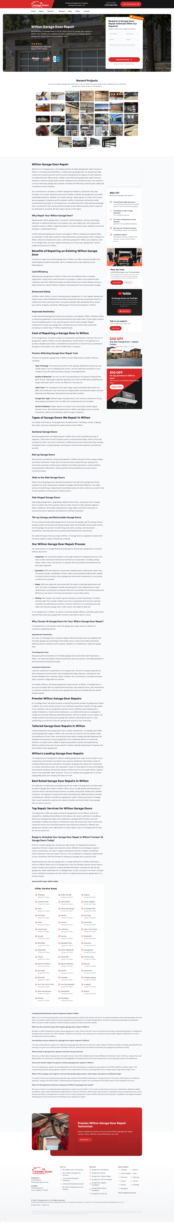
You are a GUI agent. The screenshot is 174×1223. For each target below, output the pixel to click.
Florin (44, 923)
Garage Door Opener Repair (101, 1176)
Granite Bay (44, 930)
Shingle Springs (90, 978)
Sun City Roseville (67, 985)
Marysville (90, 937)
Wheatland (67, 992)
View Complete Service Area (127, 1193)
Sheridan (67, 978)
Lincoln (44, 937)
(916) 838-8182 (111, 5)
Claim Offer (117, 350)
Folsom (67, 923)
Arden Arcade (67, 896)
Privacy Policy (35, 1205)
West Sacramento (44, 992)
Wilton (90, 992)
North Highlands (67, 951)
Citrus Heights (90, 903)
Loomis (67, 937)
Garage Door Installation (100, 1170)
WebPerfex (120, 1202)
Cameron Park (44, 903)
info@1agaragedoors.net (39, 1182)
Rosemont (90, 971)
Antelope (44, 896)
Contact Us (45, 1205)
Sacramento (53, 1211)
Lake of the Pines (90, 930)
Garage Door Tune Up (99, 1194)
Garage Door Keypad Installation (99, 1184)
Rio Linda (44, 971)
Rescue (90, 965)
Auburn (90, 896)
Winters (44, 999)
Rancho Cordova (44, 965)
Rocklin (67, 971)
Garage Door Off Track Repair (102, 1179)
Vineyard (90, 985)
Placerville (67, 958)
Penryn (44, 958)
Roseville (44, 978)
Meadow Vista (67, 944)
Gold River (90, 923)
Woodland (67, 999)
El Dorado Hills (90, 909)
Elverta (67, 916)
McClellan (44, 944)
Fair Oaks (90, 916)
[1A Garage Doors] (40, 4)
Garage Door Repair (98, 1173)
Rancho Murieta (67, 965)
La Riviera (67, 930)
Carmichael (67, 903)
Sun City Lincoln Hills (46, 985)
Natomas (90, 944)
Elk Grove (44, 916)
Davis (44, 909)
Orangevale (90, 951)
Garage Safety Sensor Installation (99, 1189)
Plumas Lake (90, 958)
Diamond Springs (67, 909)
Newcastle (44, 951)
